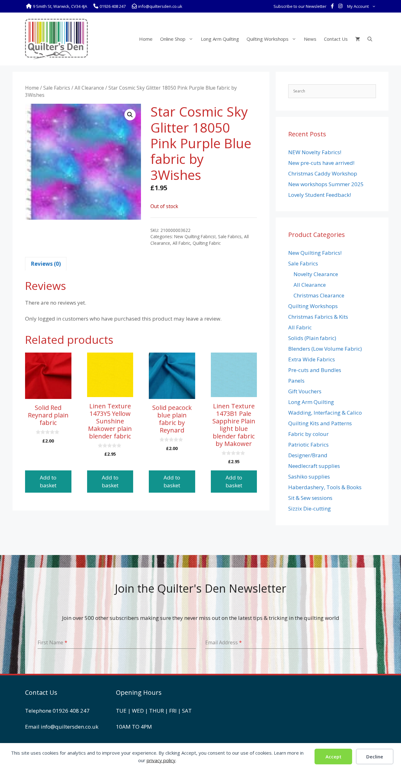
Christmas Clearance (319, 295)
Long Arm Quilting (220, 39)
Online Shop (172, 39)
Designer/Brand (307, 455)
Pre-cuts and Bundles (314, 370)
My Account (358, 6)
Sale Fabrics (56, 87)
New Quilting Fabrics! (195, 236)
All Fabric (181, 243)
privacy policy (161, 760)
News (310, 39)
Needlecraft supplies (314, 465)
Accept (333, 756)
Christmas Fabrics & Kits (318, 316)
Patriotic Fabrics (308, 444)
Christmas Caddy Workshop (322, 173)
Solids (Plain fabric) (312, 338)
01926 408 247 (71, 710)
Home (146, 39)
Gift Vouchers (304, 391)
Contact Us (336, 39)
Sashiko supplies (309, 476)
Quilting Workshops (268, 39)
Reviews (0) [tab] (46, 263)
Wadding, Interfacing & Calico (325, 412)
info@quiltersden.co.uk (69, 726)
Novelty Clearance (316, 274)
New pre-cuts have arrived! (321, 162)
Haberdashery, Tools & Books (325, 487)
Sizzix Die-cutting (309, 508)
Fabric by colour (308, 433)
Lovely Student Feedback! (319, 194)
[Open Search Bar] (370, 38)
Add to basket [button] (48, 481)
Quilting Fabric (207, 243)
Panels (296, 380)
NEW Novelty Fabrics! (314, 152)
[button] (130, 114)
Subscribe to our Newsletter (299, 6)
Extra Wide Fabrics (311, 359)
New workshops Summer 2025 (326, 184)
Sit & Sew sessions (310, 497)
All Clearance (89, 87)
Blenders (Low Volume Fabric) (325, 348)
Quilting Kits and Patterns (320, 423)
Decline (374, 756)
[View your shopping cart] (358, 38)
